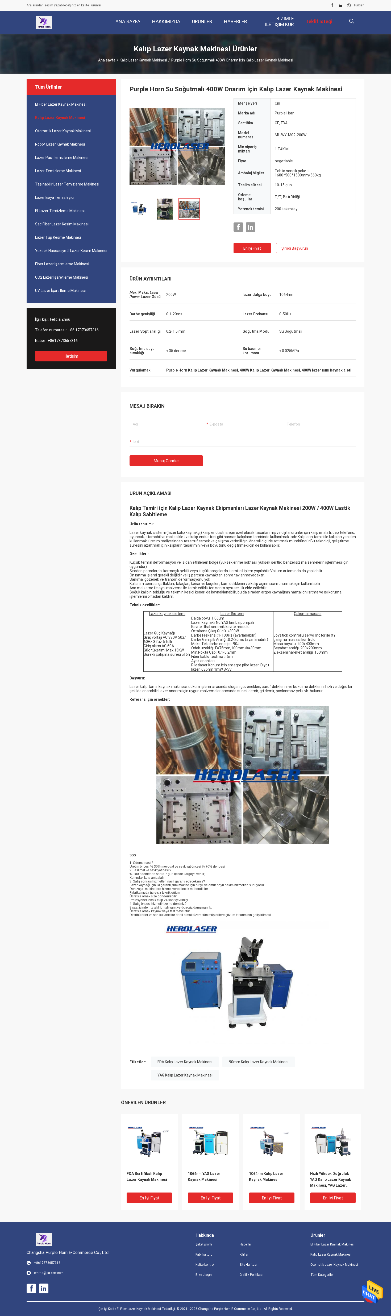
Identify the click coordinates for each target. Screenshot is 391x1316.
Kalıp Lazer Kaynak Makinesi (143, 60)
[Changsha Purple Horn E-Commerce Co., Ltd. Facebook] (332, 5)
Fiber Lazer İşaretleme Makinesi (62, 264)
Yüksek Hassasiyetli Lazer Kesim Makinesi (71, 251)
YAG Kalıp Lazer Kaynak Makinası (185, 1075)
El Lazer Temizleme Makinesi (60, 211)
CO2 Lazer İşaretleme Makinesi (61, 277)
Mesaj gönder (166, 460)
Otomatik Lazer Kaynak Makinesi (63, 131)
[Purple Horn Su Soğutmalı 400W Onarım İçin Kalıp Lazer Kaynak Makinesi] (177, 146)
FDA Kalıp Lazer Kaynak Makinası (184, 1062)
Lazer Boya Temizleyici (54, 197)
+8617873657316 (63, 341)
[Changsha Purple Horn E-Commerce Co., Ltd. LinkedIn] (340, 5)
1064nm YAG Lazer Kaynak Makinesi (204, 1176)
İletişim (71, 356)
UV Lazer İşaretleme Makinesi (60, 290)
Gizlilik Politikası (251, 1275)
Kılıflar (244, 1254)
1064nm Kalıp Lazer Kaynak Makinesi (266, 1176)
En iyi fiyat (252, 248)
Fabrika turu (204, 1254)
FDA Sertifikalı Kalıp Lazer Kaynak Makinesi (147, 1176)
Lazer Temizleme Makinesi (58, 171)
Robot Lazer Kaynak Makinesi (60, 144)
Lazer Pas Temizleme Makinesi (61, 157)
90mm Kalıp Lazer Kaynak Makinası (258, 1062)
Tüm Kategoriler (322, 1275)
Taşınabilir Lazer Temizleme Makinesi (67, 184)
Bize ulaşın (204, 1275)
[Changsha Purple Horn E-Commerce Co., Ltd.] (44, 22)
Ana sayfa (106, 60)
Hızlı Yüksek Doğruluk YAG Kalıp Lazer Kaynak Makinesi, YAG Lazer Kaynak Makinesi (330, 1179)
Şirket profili (204, 1244)
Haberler (245, 1244)
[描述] (351, 21)
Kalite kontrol (205, 1265)
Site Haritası (248, 1265)
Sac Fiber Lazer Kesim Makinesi (62, 224)
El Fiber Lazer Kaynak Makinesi (60, 104)
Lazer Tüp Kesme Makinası (58, 237)
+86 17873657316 (83, 330)
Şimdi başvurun (294, 248)
